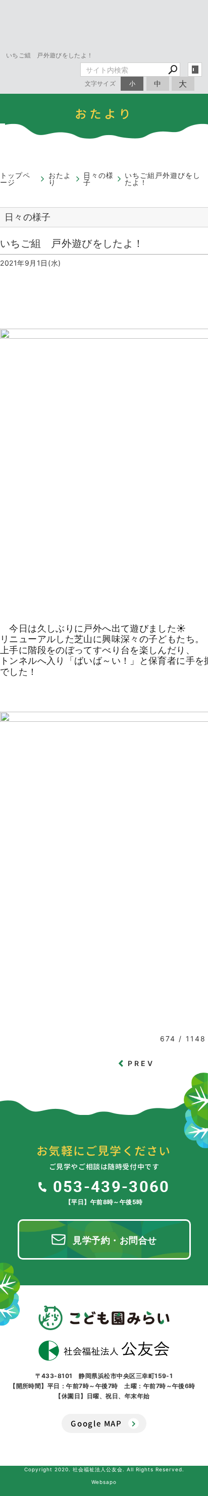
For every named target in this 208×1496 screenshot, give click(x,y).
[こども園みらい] (104, 1317)
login (195, 70)
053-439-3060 (111, 1186)
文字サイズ (100, 83)
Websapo (104, 1482)
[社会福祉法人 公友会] (104, 1350)
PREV (141, 1063)
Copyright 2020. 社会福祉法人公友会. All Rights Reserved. (104, 1469)
